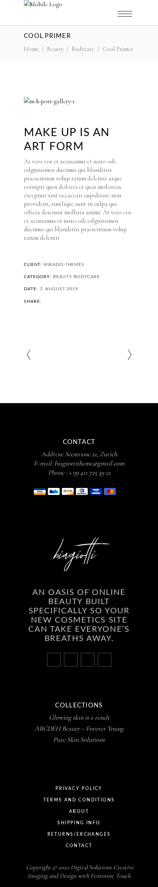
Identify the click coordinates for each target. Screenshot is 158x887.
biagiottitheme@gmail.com (89, 463)
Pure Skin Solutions (79, 739)
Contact (79, 845)
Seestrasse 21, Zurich (91, 454)
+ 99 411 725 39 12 (89, 472)
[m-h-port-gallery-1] (79, 101)
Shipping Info (78, 823)
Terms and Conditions (79, 800)
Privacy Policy (79, 788)
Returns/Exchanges (79, 834)
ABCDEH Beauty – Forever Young (79, 728)
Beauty (62, 276)
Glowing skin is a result (79, 717)
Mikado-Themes (64, 264)
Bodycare (83, 49)
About (79, 811)
